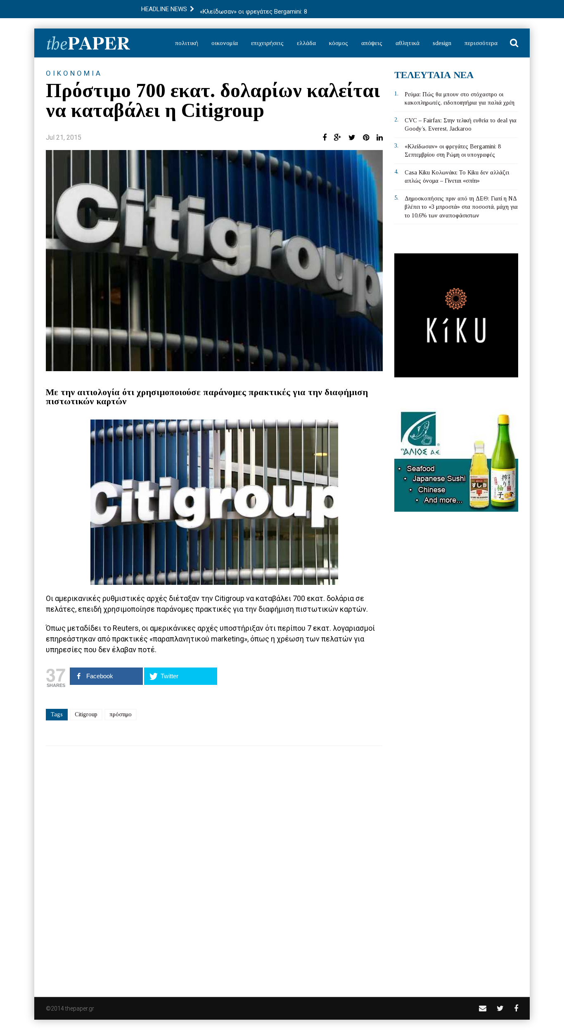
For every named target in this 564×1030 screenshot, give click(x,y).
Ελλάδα (306, 43)
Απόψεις (371, 43)
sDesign (442, 43)
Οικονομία (224, 43)
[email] (482, 1008)
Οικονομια (74, 73)
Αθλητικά (407, 43)
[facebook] (516, 1008)
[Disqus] (214, 866)
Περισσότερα (481, 43)
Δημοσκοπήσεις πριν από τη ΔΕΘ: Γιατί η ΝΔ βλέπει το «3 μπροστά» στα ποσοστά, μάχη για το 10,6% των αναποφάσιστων (461, 207)
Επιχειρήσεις (267, 43)
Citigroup (86, 714)
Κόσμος (338, 43)
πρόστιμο (120, 714)
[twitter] (500, 1008)
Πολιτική (186, 43)
